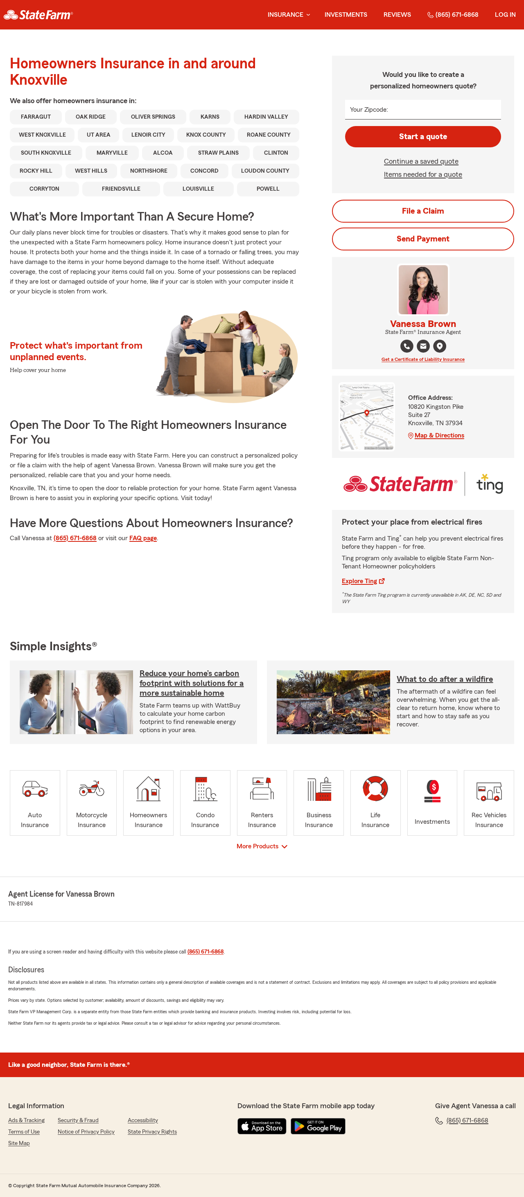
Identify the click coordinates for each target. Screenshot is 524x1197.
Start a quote (423, 137)
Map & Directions (439, 435)
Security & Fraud (78, 1120)
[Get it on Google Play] (318, 1126)
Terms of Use (24, 1132)
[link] (38, 15)
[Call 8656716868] (406, 346)
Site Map (19, 1143)
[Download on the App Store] (262, 1126)
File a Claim (423, 211)
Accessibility (143, 1120)
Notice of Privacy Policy (86, 1132)
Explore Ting (359, 581)
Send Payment (423, 239)
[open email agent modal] (423, 347)
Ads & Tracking (26, 1120)
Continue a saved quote (421, 161)
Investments (346, 14)
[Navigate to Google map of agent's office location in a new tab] (439, 346)
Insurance (285, 14)
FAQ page (143, 538)
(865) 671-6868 (457, 14)
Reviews (397, 14)
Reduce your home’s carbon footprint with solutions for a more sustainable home (192, 683)
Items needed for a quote (423, 174)
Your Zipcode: (369, 109)
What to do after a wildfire (445, 679)
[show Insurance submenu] (306, 15)
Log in (505, 14)
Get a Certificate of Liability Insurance (423, 359)
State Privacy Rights (152, 1132)
